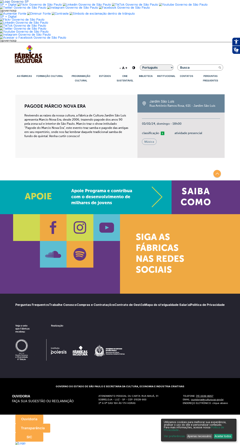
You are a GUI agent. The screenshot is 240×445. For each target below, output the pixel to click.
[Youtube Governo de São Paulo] (24, 31)
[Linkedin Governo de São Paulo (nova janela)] (87, 4)
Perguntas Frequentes (210, 78)
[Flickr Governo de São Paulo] (22, 19)
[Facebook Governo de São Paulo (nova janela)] (124, 7)
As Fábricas (24, 76)
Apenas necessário (199, 436)
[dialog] (198, 430)
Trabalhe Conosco (62, 305)
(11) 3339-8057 (204, 395)
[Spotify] (80, 254)
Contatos (186, 76)
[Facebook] (53, 227)
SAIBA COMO (196, 197)
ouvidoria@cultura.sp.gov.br (207, 399)
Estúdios (105, 76)
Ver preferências (174, 436)
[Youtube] (106, 227)
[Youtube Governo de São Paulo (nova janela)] (183, 4)
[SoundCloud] (53, 254)
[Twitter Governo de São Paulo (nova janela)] (23, 7)
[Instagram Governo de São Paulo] (72, 7)
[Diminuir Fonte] (39, 13)
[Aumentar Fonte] (13, 13)
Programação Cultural (81, 78)
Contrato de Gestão (129, 305)
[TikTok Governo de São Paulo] (23, 25)
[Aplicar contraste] (60, 13)
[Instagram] (80, 227)
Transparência (33, 428)
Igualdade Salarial (177, 305)
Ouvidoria (29, 419)
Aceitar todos (223, 436)
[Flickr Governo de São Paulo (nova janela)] (39, 4)
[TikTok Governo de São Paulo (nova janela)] (135, 4)
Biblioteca (146, 76)
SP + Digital (8, 4)
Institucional (166, 76)
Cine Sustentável (125, 78)
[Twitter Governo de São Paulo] (23, 28)
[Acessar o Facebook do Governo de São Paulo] (33, 37)
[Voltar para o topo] (217, 173)
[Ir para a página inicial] (28, 63)
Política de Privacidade (207, 305)
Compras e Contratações (96, 305)
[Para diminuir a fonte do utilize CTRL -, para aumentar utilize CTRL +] (123, 68)
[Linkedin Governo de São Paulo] (24, 22)
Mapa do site (154, 305)
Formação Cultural (49, 76)
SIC (29, 437)
